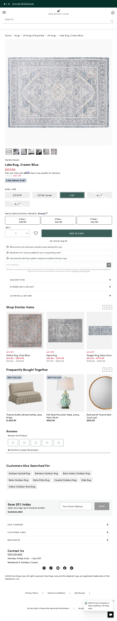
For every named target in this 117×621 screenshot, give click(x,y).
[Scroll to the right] (110, 307)
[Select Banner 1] (6, 4)
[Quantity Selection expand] (27, 233)
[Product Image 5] (46, 152)
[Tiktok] (51, 568)
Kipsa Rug (52, 355)
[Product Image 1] (16, 152)
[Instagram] (45, 568)
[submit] (112, 21)
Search (9, 19)
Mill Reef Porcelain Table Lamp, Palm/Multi (63, 416)
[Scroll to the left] (105, 307)
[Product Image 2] (24, 152)
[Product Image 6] (54, 152)
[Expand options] (110, 280)
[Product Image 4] (39, 152)
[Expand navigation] (6, 12)
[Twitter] (72, 568)
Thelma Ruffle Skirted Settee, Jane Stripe (24, 416)
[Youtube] (58, 568)
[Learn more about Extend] (47, 213)
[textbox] (17, 233)
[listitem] (19, 473)
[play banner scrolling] (9, 4)
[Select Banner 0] (4, 4)
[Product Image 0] (9, 152)
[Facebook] (65, 568)
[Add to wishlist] (36, 233)
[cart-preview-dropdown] (112, 12)
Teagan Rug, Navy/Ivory (99, 355)
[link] (58, 279)
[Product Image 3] (31, 152)
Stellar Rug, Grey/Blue (18, 355)
